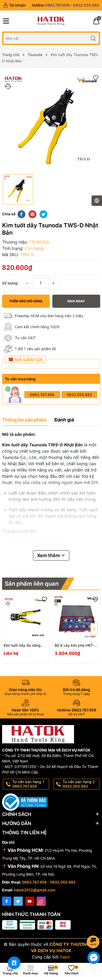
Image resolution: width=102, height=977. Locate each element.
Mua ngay (76, 301)
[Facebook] (6, 901)
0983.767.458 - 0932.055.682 (49, 882)
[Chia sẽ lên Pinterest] (32, 214)
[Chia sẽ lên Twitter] (43, 214)
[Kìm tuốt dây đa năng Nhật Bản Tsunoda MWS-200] (25, 618)
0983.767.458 (42, 394)
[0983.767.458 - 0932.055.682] (65, 5)
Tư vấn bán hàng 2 (79, 784)
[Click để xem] (51, 122)
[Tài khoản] (14, 5)
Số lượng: (10, 283)
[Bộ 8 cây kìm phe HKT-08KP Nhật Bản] (76, 618)
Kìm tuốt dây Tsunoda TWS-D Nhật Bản (42, 444)
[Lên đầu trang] (94, 927)
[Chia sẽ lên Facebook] (21, 214)
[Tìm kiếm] (93, 38)
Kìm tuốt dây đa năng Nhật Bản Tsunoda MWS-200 (25, 645)
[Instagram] (41, 901)
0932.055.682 (79, 394)
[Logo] (51, 21)
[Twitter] (18, 901)
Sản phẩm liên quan (32, 583)
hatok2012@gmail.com (34, 890)
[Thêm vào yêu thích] (95, 77)
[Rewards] (14, 963)
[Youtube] (29, 901)
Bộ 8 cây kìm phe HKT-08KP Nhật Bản (74, 645)
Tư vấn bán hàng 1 (28, 784)
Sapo (65, 956)
